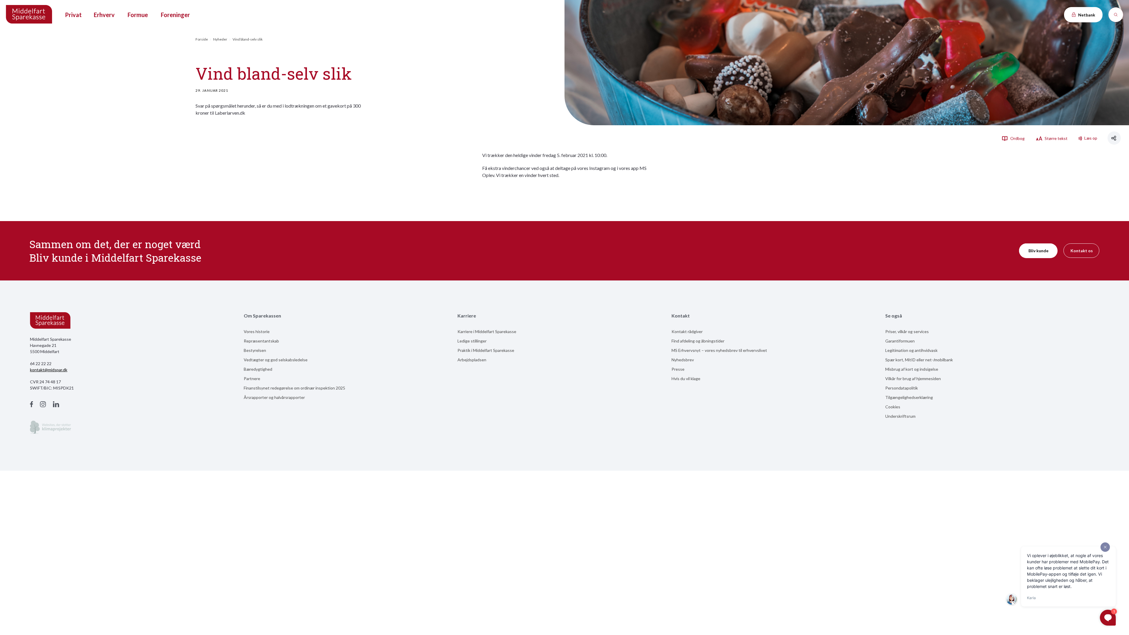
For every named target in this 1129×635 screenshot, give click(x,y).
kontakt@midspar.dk (48, 369)
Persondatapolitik (901, 387)
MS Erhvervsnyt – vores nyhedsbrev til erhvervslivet (719, 350)
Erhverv (104, 14)
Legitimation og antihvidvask (911, 350)
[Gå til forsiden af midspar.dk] (29, 15)
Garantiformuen (900, 340)
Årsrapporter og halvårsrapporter (274, 397)
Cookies (892, 406)
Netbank (1086, 14)
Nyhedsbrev (683, 359)
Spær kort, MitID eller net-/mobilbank (919, 359)
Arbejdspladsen (471, 359)
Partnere (252, 378)
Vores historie (257, 331)
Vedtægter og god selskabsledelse (276, 359)
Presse (678, 369)
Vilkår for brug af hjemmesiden (913, 378)
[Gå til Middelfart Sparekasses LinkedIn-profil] (56, 405)
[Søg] (1115, 14)
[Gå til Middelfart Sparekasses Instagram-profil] (43, 405)
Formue (138, 14)
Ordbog (1017, 138)
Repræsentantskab (261, 340)
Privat (73, 14)
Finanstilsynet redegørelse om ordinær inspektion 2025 (294, 387)
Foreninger (175, 14)
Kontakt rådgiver (687, 331)
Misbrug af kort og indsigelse (911, 369)
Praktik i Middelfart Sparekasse (485, 350)
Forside (202, 39)
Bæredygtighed (258, 369)
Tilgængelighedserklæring (909, 397)
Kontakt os (1081, 250)
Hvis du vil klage (686, 378)
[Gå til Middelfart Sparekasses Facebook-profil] (31, 405)
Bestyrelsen (255, 350)
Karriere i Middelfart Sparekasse (486, 331)
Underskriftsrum (900, 416)
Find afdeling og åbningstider (698, 340)
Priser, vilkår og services (907, 331)
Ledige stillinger (472, 340)
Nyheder (220, 39)
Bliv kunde (1038, 250)
